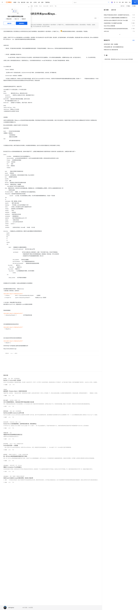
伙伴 (39, 2)
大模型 (14, 2)
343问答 (31, 607)
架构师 (16, 400)
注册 (130, 2)
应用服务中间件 (20, 443)
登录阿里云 (21, 23)
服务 (42, 2)
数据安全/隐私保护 (20, 476)
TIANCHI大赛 (45, 6)
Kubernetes (12, 422)
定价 (31, 2)
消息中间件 (12, 465)
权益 (28, 2)
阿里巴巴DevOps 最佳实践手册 (111, 49)
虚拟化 (16, 353)
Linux (11, 353)
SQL (9, 378)
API (16, 465)
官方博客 (36, 6)
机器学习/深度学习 (13, 454)
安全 (16, 422)
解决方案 (23, 2)
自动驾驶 (12, 400)
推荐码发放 (5, 411)
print (20, 293)
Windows (20, 465)
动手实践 (31, 6)
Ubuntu (11, 443)
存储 (11, 411)
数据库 (14, 476)
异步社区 (5, 454)
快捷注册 (9, 23)
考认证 (40, 6)
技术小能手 (5, 400)
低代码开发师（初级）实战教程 (111, 44)
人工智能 (19, 454)
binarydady (5, 443)
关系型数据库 (17, 378)
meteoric (5, 389)
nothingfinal (11, 607)
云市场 (35, 2)
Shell (15, 443)
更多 (134, 40)
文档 (120, 2)
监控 (14, 411)
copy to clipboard (14, 293)
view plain (6, 293)
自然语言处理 (25, 454)
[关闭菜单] (2, 2)
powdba (5, 378)
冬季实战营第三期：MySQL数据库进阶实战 (113, 47)
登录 (135, 2)
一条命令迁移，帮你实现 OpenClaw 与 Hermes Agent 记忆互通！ (118, 59)
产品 (19, 2)
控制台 (126, 2)
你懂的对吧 (5, 432)
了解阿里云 (47, 2)
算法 (12, 378)
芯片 (19, 400)
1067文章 (24, 607)
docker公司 (5, 422)
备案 (123, 2)
